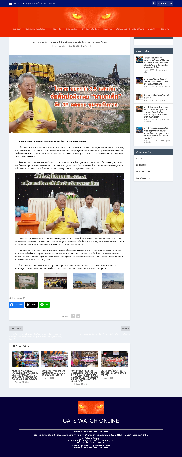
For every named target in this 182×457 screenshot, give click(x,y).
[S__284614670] (26, 288)
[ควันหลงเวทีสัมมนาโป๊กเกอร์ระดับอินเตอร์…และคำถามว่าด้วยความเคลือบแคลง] (139, 80)
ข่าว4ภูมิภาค (160, 70)
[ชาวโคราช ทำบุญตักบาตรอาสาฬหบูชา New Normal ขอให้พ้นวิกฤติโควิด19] (54, 359)
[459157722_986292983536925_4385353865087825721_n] (55, 288)
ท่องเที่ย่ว (152, 29)
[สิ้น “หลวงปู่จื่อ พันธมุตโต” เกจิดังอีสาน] (139, 97)
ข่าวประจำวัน (55, 29)
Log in (139, 158)
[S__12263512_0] (84, 288)
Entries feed (141, 165)
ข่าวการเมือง (71, 29)
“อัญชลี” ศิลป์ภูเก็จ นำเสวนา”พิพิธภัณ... (41, 3)
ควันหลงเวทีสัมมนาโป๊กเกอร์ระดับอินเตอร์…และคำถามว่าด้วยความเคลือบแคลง (156, 81)
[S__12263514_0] (113, 288)
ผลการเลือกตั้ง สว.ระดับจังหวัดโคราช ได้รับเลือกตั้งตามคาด (113, 373)
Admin (64, 46)
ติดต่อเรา (164, 29)
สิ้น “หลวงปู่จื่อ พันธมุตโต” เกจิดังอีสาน (156, 96)
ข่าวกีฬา (158, 86)
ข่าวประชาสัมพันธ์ (90, 29)
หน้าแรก (17, 29)
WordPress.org (143, 178)
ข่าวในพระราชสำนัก (35, 29)
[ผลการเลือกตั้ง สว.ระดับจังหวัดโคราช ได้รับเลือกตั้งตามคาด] (114, 359)
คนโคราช (107, 29)
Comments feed (143, 171)
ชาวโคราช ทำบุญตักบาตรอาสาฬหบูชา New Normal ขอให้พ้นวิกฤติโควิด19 (53, 373)
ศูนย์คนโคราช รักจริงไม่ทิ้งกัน (130, 29)
